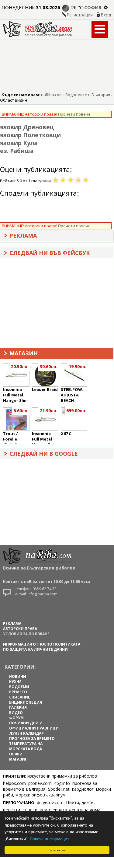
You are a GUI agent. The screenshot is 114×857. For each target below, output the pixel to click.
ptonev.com (40, 783)
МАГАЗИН (18, 759)
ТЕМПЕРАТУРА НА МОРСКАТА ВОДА (26, 746)
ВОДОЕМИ (19, 686)
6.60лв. (21, 410)
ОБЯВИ (15, 754)
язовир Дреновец (27, 127)
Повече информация (49, 838)
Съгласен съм (57, 850)
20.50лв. (20, 366)
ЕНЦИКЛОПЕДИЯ (25, 702)
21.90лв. (48, 410)
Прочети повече (74, 114)
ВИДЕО (16, 712)
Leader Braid (45, 389)
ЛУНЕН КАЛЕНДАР (26, 733)
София (93, 7)
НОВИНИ (17, 676)
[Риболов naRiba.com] (37, 35)
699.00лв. (76, 410)
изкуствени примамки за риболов (62, 776)
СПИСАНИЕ (19, 697)
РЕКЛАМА (12, 623)
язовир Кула (18, 143)
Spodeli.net (59, 789)
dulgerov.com (50, 802)
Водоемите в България (87, 94)
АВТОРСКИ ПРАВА (20, 628)
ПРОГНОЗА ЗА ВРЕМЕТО (32, 738)
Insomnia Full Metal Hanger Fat (43, 439)
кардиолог (83, 789)
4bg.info (62, 783)
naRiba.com (52, 94)
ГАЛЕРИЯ (18, 707)
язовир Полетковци (30, 135)
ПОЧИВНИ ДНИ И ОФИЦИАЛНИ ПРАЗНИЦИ (34, 725)
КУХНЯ (15, 681)
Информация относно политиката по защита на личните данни (41, 647)
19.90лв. (77, 366)
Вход (106, 15)
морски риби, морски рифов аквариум (57, 792)
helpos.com (14, 783)
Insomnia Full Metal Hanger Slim (15, 395)
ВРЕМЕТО (18, 692)
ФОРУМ (16, 717)
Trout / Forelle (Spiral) (10, 439)
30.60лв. (48, 366)
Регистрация (80, 15)
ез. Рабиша (16, 151)
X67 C (66, 433)
